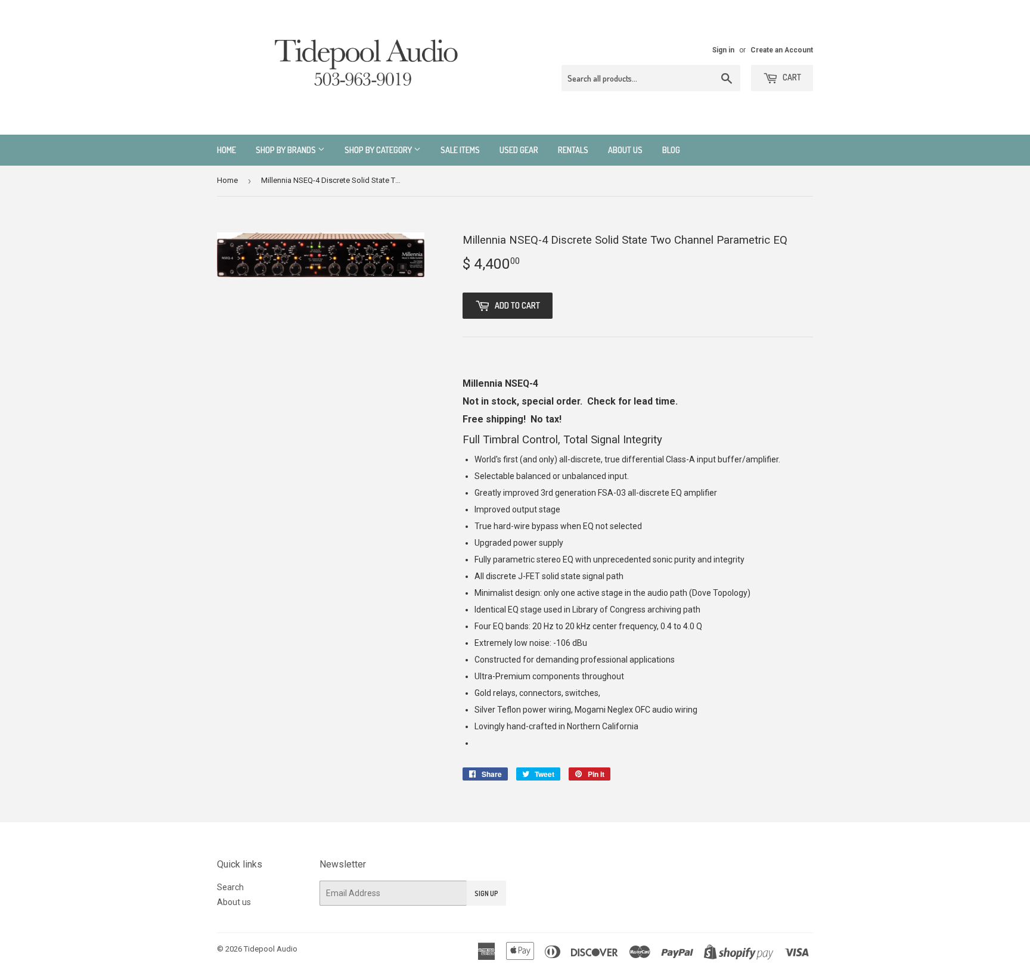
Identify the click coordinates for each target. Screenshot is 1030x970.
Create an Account (781, 50)
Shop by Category (379, 150)
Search (230, 887)
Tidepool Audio (270, 948)
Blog (671, 150)
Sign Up (486, 893)
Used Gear (519, 150)
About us (625, 150)
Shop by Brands (287, 150)
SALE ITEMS (460, 150)
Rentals (573, 150)
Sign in (723, 50)
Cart (791, 77)
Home (226, 150)
